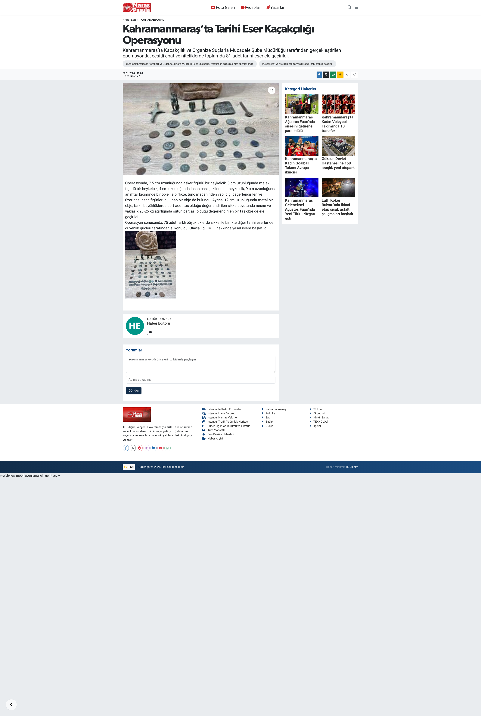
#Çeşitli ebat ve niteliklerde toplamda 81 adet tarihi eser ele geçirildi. (297, 63)
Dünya (269, 426)
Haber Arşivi (215, 438)
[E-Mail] (150, 332)
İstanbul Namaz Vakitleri (223, 417)
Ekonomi (319, 413)
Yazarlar (277, 7)
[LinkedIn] (154, 448)
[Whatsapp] (167, 448)
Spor (269, 417)
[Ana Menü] (356, 7)
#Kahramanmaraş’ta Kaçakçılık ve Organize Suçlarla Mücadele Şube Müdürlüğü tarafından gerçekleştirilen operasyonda (189, 63)
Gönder (134, 390)
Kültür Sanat (321, 417)
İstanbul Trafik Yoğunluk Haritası (228, 421)
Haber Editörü (158, 323)
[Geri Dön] (11, 704)
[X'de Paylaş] (326, 75)
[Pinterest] (140, 448)
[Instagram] (147, 448)
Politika (270, 413)
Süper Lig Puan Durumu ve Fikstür (229, 426)
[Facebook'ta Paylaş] (319, 75)
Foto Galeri (225, 7)
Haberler (129, 19)
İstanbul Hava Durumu (221, 413)
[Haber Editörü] (135, 325)
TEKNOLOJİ (320, 421)
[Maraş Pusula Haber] (137, 7)
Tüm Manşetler (217, 430)
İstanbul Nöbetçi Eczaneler (224, 409)
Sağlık (269, 421)
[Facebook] (126, 448)
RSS (131, 467)
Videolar (253, 7)
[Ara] (350, 7)
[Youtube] (160, 448)
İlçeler (317, 426)
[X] (133, 448)
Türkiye (317, 409)
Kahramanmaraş (152, 19)
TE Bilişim (352, 467)
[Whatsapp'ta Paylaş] (333, 75)
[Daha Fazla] (340, 75)
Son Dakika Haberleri (221, 434)
